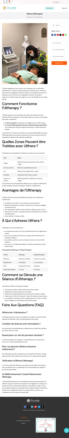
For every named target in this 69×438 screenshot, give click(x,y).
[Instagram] (55, 35)
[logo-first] (10, 6)
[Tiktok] (60, 35)
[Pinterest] (63, 35)
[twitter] (28, 406)
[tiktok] (42, 406)
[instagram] (6, 1)
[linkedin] (39, 406)
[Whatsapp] (66, 35)
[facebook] (4, 1)
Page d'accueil (30, 17)
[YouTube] (58, 35)
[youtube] (9, 1)
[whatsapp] (12, 1)
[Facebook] (52, 35)
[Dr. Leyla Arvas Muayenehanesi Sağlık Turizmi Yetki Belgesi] (46, 418)
